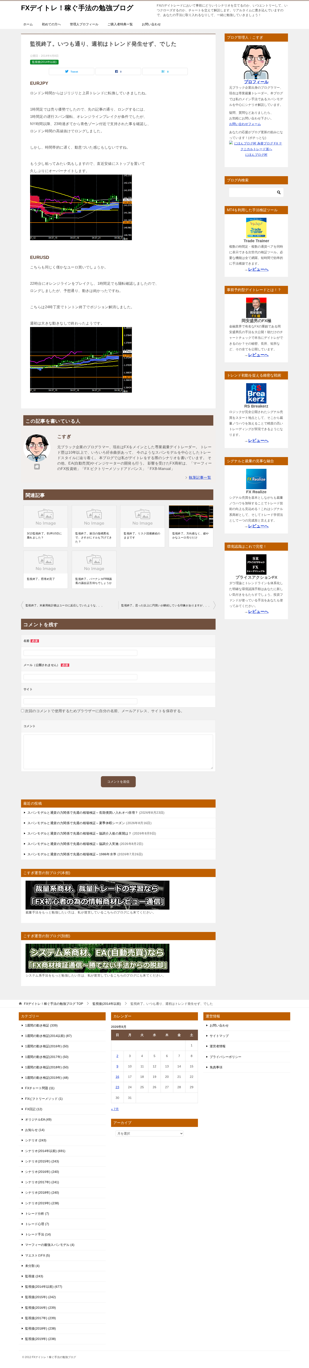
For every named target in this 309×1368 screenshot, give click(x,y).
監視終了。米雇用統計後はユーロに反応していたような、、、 (65, 605)
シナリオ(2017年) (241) (42, 1182)
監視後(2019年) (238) (40, 1339)
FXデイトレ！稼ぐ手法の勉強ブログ (77, 8)
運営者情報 (218, 1046)
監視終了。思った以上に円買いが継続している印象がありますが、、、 (166, 605)
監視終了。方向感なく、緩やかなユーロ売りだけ (190, 535)
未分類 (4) (32, 1266)
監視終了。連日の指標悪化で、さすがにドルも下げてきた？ (93, 537)
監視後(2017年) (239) (40, 1318)
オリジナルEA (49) (38, 1119)
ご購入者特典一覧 (120, 24)
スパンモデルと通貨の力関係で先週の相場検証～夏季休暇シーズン (76, 823)
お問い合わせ (151, 24)
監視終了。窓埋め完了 (41, 579)
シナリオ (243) (35, 1140)
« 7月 (115, 1109)
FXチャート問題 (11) (40, 1088)
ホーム (28, 24)
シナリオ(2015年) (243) (42, 1161)
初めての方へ (51, 24)
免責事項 (216, 1067)
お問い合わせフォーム (245, 124)
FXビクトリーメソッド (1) (44, 1098)
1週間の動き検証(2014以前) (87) (48, 1036)
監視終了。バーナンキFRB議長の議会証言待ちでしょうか (93, 581)
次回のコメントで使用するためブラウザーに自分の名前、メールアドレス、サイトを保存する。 (104, 711)
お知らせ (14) (35, 1130)
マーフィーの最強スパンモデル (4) (49, 1245)
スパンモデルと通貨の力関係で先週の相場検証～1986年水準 (71, 854)
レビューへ (258, 269)
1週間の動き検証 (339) (41, 1025)
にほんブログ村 (256, 154)
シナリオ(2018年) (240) (42, 1192)
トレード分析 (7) (37, 1213)
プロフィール (256, 82)
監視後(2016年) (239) (40, 1307)
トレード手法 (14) (38, 1234)
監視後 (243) (34, 1276)
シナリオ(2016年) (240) (42, 1172)
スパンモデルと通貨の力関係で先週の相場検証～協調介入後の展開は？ (79, 833)
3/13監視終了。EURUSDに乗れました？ (44, 535)
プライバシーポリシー (225, 1057)
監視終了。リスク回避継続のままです (142, 535)
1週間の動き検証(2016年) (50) (47, 1046)
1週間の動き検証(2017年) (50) (47, 1057)
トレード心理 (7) (37, 1224)
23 (117, 1087)
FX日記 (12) (33, 1109)
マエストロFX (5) (37, 1255)
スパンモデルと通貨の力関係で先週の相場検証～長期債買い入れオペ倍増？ (82, 812)
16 (117, 1077)
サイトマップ (219, 1036)
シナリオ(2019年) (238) (42, 1203)
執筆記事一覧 (200, 477)
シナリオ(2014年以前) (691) (45, 1151)
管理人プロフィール (84, 24)
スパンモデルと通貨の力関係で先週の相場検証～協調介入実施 (73, 844)
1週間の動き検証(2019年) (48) (47, 1077)
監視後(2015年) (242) (40, 1297)
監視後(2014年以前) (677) (43, 1286)
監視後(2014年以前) (44, 62)
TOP (53, 1003)
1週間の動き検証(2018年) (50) (47, 1067)
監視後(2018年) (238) (40, 1328)
